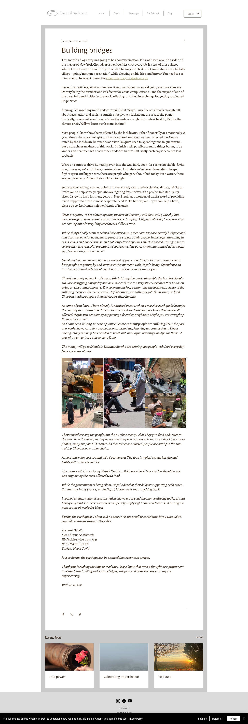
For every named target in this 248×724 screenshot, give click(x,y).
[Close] (244, 718)
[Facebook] (124, 700)
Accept (233, 718)
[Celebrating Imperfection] (124, 657)
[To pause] (178, 657)
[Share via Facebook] (63, 614)
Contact (124, 708)
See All (199, 637)
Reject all (217, 718)
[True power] (69, 657)
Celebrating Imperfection (121, 677)
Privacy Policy (124, 712)
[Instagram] (118, 700)
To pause (164, 677)
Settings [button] (202, 718)
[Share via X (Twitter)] (71, 614)
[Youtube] (129, 700)
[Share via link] (79, 614)
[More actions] (184, 41)
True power (57, 677)
